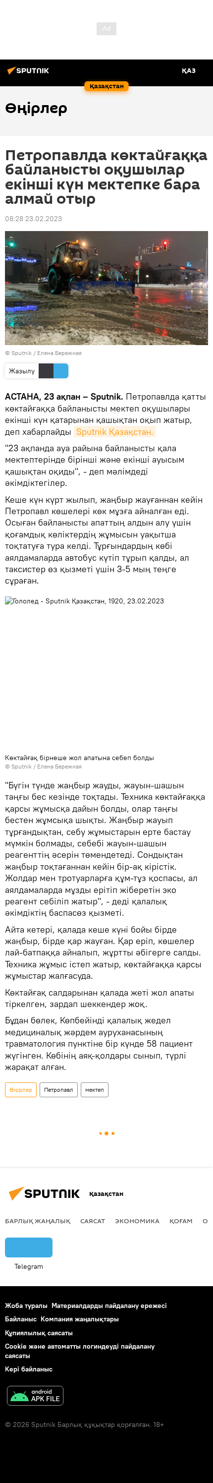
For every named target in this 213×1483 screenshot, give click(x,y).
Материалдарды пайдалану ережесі (109, 1305)
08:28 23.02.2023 (33, 218)
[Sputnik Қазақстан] (29, 74)
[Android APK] (35, 1397)
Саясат (92, 1220)
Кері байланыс (29, 1368)
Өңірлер (20, 1089)
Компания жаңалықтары (80, 1318)
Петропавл (58, 1089)
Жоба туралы (26, 1305)
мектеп (94, 1089)
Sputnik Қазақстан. (115, 431)
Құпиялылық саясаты (39, 1332)
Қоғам (181, 1220)
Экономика (137, 1220)
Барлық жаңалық (37, 1220)
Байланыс (21, 1318)
